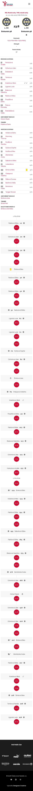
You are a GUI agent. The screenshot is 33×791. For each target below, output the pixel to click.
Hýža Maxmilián (12, 40)
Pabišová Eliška (10, 96)
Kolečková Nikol (10, 83)
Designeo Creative (19, 786)
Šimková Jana (5, 198)
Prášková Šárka (6, 124)
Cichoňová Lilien (10, 68)
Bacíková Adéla (10, 183)
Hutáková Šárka (10, 133)
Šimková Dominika (7, 209)
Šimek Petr (4, 203)
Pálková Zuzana (10, 179)
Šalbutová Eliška (10, 160)
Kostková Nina (10, 151)
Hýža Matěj (22, 40)
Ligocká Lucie (9, 86)
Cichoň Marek (5, 119)
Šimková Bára (9, 170)
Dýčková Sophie (10, 148)
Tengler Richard (10, 192)
